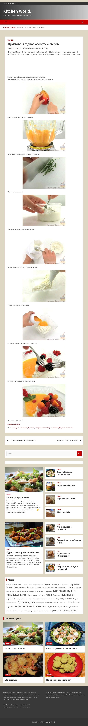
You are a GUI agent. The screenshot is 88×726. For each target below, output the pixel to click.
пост (38, 611)
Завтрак (71, 587)
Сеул (8, 549)
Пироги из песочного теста (23, 599)
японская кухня (68, 610)
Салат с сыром (40, 602)
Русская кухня (26, 602)
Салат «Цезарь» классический (64, 473)
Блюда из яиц (64, 584)
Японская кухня (13, 618)
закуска (27, 611)
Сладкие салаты (41, 428)
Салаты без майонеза (52, 602)
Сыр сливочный (52, 428)
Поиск (79, 453)
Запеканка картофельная (44, 591)
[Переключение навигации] (6, 22)
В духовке (74, 584)
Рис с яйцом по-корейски (64, 528)
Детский (38, 587)
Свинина (62, 602)
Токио (7, 643)
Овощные (56, 595)
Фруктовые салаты (65, 428)
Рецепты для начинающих (66, 599)
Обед (49, 595)
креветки (33, 611)
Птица (53, 599)
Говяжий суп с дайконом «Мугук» (69, 541)
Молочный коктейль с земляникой (23, 440)
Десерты (31, 428)
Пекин (8, 495)
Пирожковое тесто (66, 498)
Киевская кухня (64, 591)
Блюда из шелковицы (51, 584)
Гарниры (9, 587)
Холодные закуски (72, 607)
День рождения (19, 587)
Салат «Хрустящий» (17, 497)
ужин (54, 610)
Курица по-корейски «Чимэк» (22, 552)
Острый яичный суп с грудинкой (67, 567)
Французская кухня (53, 606)
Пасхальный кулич (66, 485)
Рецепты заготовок (11, 602)
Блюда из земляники (20, 428)
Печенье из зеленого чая (58, 680)
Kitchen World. (17, 11)
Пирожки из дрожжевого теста (41, 599)
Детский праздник (48, 587)
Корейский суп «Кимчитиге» (64, 554)
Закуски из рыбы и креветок (28, 591)
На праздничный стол (36, 595)
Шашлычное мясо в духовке (67, 440)
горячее (21, 611)
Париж (10, 40)
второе (15, 611)
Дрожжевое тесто (61, 587)
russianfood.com (14, 424)
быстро (9, 611)
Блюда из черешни (38, 584)
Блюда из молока (27, 584)
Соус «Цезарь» (64, 512)
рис (42, 611)
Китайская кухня (16, 594)
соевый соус (47, 611)
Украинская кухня (27, 606)
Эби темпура (11, 680)
